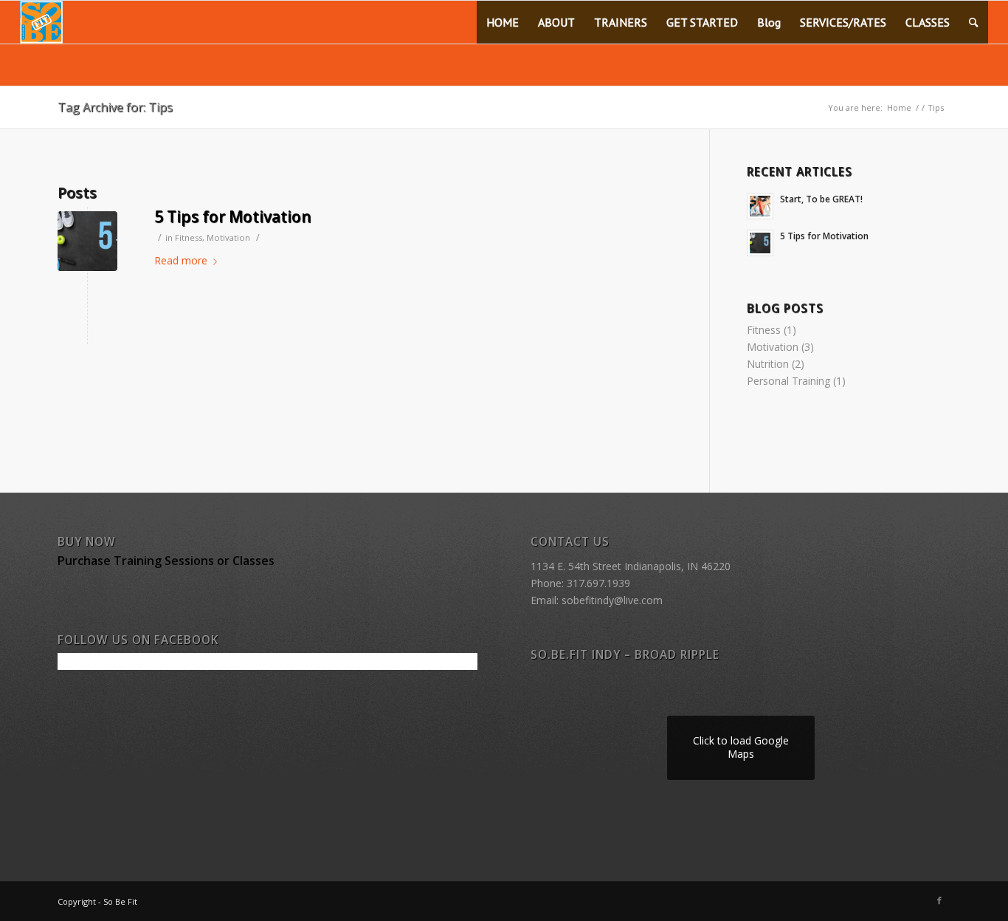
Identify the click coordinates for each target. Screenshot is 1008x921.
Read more (180, 260)
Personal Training (788, 381)
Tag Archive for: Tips (115, 107)
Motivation (228, 237)
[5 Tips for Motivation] (87, 241)
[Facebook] (939, 900)
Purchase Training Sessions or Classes (166, 560)
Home (899, 107)
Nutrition (768, 364)
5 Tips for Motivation (232, 216)
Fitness (188, 237)
